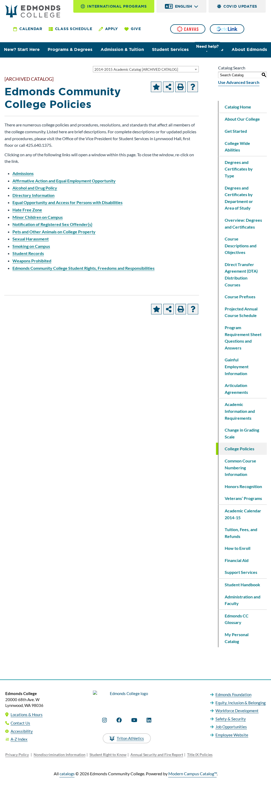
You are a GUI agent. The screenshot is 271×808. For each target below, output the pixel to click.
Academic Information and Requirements (240, 411)
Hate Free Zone (27, 209)
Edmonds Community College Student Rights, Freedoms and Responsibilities (83, 268)
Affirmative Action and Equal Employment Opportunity (64, 180)
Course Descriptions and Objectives (240, 245)
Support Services (241, 572)
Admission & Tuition (122, 49)
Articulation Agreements (236, 389)
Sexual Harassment (30, 238)
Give (136, 29)
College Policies (239, 448)
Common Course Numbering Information (240, 467)
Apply (111, 29)
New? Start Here (22, 49)
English (183, 6)
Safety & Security (230, 718)
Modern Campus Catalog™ (192, 773)
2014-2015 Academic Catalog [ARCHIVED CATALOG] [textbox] (136, 69)
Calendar (30, 29)
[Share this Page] (168, 87)
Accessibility (22, 731)
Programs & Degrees (70, 49)
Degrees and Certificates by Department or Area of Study (239, 198)
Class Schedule (73, 29)
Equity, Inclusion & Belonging (240, 702)
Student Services (170, 49)
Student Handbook (242, 584)
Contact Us (20, 723)
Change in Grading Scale (242, 433)
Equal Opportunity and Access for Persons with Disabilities (67, 202)
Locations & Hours (27, 714)
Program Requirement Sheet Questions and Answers (243, 337)
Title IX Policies (200, 754)
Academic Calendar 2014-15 (243, 514)
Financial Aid (237, 560)
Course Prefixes (240, 296)
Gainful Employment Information (237, 366)
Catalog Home (238, 106)
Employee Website (231, 735)
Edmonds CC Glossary (237, 619)
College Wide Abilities (237, 147)
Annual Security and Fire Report (156, 754)
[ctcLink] (227, 29)
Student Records (28, 253)
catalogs (67, 773)
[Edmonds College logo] (127, 698)
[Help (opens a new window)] (192, 87)
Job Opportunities (231, 726)
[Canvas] (187, 29)
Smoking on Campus (31, 246)
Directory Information (33, 195)
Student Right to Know (108, 754)
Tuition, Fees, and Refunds (241, 533)
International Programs (117, 6)
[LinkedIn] (149, 720)
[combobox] (146, 69)
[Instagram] (104, 720)
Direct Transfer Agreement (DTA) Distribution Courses (241, 274)
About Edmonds (249, 49)
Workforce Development (237, 710)
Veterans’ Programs (243, 498)
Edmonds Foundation (233, 694)
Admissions (23, 173)
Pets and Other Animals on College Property (54, 231)
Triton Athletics (130, 738)
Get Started (236, 131)
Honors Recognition (243, 486)
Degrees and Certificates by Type (239, 169)
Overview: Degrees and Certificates (243, 223)
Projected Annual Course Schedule (241, 312)
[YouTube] (134, 720)
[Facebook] (119, 720)
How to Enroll (237, 548)
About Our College (242, 118)
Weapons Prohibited (31, 260)
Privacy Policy (17, 754)
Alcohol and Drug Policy (34, 187)
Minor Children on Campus (37, 217)
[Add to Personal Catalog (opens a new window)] (156, 87)
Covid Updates (240, 6)
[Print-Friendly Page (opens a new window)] (180, 87)
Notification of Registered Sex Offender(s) (52, 224)
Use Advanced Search (238, 82)
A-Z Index (19, 739)
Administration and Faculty (242, 600)
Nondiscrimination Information (59, 754)
